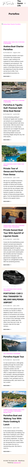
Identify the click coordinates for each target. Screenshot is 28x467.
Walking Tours (7, 412)
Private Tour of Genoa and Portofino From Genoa (13, 171)
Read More (7, 76)
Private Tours (17, 164)
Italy (17, 42)
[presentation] (14, 31)
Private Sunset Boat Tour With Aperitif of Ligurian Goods (13, 233)
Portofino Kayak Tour (13, 356)
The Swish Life (8, 52)
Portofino (21, 42)
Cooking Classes (7, 409)
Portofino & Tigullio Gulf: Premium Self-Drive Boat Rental (13, 108)
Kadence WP (17, 462)
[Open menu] (25, 3)
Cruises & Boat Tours (9, 42)
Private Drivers (17, 289)
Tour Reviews (7, 43)
